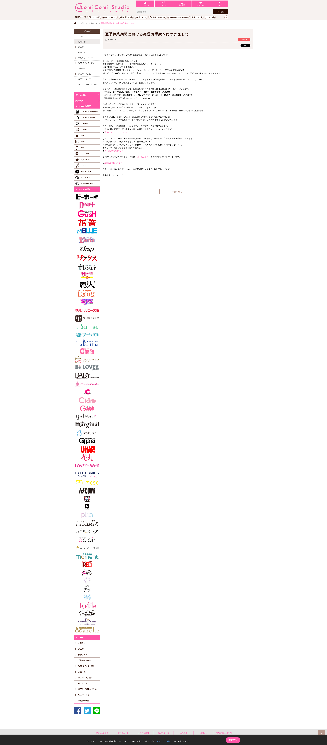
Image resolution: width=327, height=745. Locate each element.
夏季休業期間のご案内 (113, 163)
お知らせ (94, 23)
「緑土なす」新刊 (94, 17)
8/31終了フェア (141, 17)
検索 (222, 12)
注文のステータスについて (115, 132)
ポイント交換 (210, 17)
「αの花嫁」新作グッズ (157, 17)
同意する (233, 740)
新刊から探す (81, 95)
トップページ (82, 23)
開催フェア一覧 (197, 17)
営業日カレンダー (103, 733)
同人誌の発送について (114, 151)
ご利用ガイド (123, 733)
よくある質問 (143, 157)
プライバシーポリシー (165, 741)
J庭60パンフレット (110, 17)
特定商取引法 (163, 733)
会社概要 (183, 733)
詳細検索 (79, 100)
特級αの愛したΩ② (126, 17)
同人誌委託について (224, 733)
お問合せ (203, 733)
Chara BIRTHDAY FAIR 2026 (178, 17)
